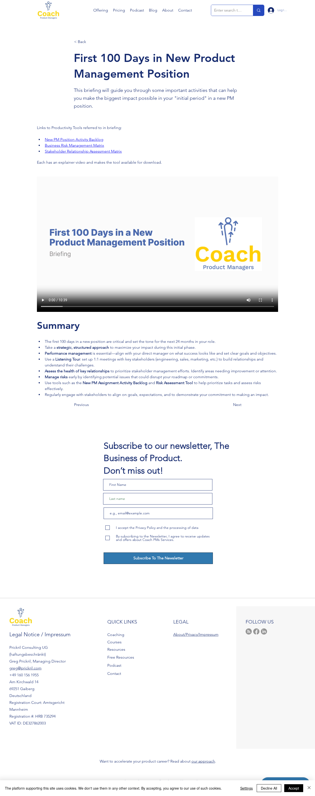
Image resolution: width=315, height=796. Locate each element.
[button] (100, 10)
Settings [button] (246, 788)
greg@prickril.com (25, 668)
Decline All (269, 788)
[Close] (309, 788)
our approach (203, 761)
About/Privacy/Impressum (196, 634)
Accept (293, 788)
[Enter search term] (258, 10)
